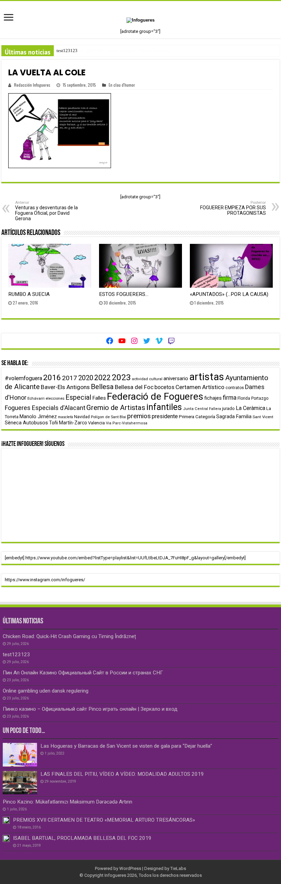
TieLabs (178, 868)
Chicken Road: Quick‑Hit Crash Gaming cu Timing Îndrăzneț (69, 636)
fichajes (213, 398)
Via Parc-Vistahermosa (126, 423)
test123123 (67, 50)
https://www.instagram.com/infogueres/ (45, 579)
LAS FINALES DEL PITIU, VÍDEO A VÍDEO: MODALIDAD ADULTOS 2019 (122, 774)
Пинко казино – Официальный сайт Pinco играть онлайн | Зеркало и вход (90, 709)
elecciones (55, 398)
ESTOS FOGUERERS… (123, 294)
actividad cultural (147, 378)
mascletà (65, 417)
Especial (78, 397)
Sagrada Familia (234, 416)
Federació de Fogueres (155, 396)
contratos (234, 387)
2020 (85, 378)
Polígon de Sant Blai (108, 416)
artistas (206, 377)
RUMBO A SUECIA (29, 294)
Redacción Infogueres (32, 85)
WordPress (130, 868)
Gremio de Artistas (115, 407)
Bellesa (102, 387)
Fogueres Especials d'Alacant (45, 407)
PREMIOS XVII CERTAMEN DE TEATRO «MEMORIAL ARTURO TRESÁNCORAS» (104, 820)
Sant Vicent (263, 416)
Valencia (96, 422)
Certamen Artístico (199, 387)
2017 (69, 378)
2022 (102, 377)
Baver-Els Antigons (65, 387)
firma (229, 397)
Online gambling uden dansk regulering (45, 691)
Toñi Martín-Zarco (68, 422)
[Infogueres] (140, 19)
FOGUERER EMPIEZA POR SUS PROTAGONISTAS (233, 208)
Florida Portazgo (252, 398)
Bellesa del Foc (134, 387)
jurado (228, 408)
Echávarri (36, 398)
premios (139, 416)
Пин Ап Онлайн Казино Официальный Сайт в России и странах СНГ (83, 673)
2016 (52, 377)
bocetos (164, 387)
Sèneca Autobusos (26, 423)
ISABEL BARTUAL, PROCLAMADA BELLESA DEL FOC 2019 (82, 838)
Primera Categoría (197, 416)
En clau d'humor (122, 85)
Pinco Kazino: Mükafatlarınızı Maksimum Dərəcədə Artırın (67, 802)
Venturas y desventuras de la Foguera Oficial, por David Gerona (46, 210)
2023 (121, 377)
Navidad (82, 416)
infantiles (164, 407)
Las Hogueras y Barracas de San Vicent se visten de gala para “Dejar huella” (126, 746)
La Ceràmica (250, 408)
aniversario (175, 378)
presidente (165, 416)
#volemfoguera (23, 378)
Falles (99, 398)
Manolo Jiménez (38, 417)
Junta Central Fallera (202, 409)
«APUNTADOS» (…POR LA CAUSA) (229, 294)
